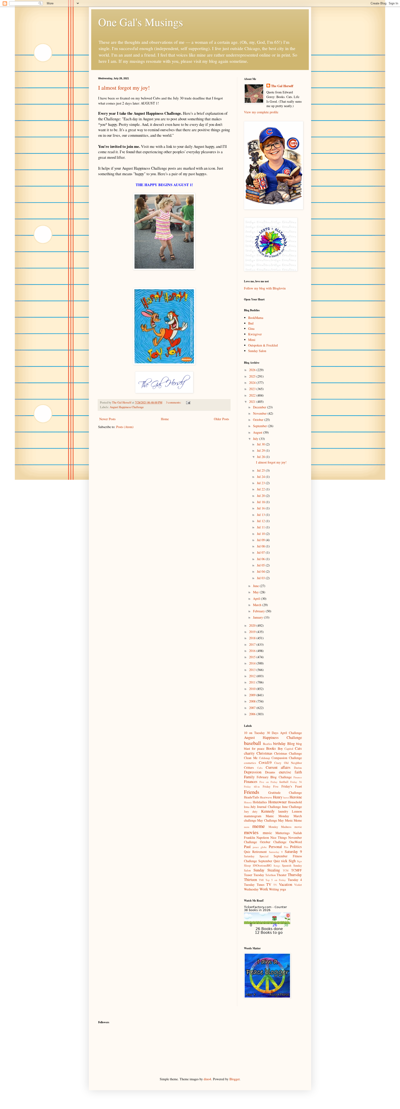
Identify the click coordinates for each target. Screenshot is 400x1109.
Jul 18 (261, 502)
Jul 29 (261, 450)
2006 (252, 714)
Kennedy (268, 811)
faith (298, 772)
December (260, 407)
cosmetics (250, 763)
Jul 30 (261, 444)
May (256, 592)
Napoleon (262, 837)
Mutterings (282, 833)
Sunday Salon (257, 351)
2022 (252, 395)
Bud (250, 323)
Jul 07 (261, 552)
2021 (252, 401)
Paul (247, 846)
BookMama (255, 317)
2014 (252, 663)
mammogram (252, 816)
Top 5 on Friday (276, 880)
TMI (261, 880)
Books (271, 748)
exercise (285, 772)
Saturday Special (256, 856)
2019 (252, 631)
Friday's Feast (291, 786)
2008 (252, 701)
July (256, 438)
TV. (275, 885)
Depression (252, 772)
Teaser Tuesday (254, 875)
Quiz (247, 851)
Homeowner (277, 801)
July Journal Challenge (265, 806)
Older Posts (221, 419)
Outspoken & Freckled (263, 345)
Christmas (264, 753)
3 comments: (174, 402)
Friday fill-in (252, 786)
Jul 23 (261, 483)
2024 (252, 382)
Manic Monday (277, 816)
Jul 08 (261, 546)
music (267, 832)
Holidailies (260, 802)
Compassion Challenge (287, 758)
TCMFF (296, 870)
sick (284, 860)
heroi (286, 797)
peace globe (260, 847)
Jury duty (250, 811)
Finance (298, 777)
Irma (247, 807)
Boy (280, 748)
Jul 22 (261, 489)
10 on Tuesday (254, 733)
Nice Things (278, 837)
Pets (286, 847)
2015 (252, 657)
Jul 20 (261, 495)
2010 (252, 688)
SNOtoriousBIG (262, 865)
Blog (291, 743)
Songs (277, 865)
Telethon (270, 875)
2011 (252, 682)
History (248, 802)
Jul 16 (261, 508)
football (283, 782)
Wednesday (251, 889)
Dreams (270, 772)
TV (268, 884)
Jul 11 (261, 527)
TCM (285, 870)
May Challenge (267, 820)
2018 (252, 638)
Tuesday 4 (295, 879)
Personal (275, 846)
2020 (252, 625)
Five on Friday (268, 782)
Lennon (297, 811)
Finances (250, 781)
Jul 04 (261, 571)
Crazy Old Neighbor (288, 763)
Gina (251, 328)
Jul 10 (261, 533)
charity (249, 753)
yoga (283, 889)
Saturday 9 (293, 851)
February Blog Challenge (274, 777)
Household (295, 802)
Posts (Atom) (125, 427)
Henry (277, 797)
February (259, 611)
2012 (252, 676)
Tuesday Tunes (254, 884)
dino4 (207, 1079)
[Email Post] (188, 402)
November (260, 413)
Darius (298, 768)
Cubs (259, 767)
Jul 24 (261, 476)
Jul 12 (261, 521)
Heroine (296, 797)
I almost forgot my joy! (124, 87)
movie (298, 827)
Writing (274, 889)
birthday (279, 743)
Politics (296, 846)
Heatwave (266, 797)
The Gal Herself (282, 86)
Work (263, 889)
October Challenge (273, 842)
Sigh (292, 860)
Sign (299, 861)
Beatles (267, 744)
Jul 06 (261, 559)
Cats (298, 748)
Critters (249, 767)
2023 (252, 389)
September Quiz (269, 861)
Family (249, 776)
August (258, 432)
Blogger (234, 1079)
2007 (252, 707)
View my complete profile (261, 112)
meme (258, 825)
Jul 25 (261, 470)
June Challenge (292, 806)
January (258, 617)
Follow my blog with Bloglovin (265, 288)
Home (165, 419)
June (256, 586)
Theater (282, 875)
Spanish (286, 865)
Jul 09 (261, 540)
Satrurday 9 (276, 852)
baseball (252, 742)
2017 (252, 644)
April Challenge (291, 733)
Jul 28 (261, 456)
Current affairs (278, 767)
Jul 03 (261, 578)
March (257, 605)
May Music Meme (290, 820)
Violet (298, 885)
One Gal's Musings (140, 21)
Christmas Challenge (288, 753)
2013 (252, 669)
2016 (252, 650)
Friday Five (271, 786)
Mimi (251, 339)
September (260, 426)
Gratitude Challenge (285, 792)
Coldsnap (264, 758)
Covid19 (265, 762)
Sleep (247, 865)
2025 (252, 376)
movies (251, 832)
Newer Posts (107, 419)
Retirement (259, 851)
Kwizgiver (255, 334)
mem (246, 827)
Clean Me (250, 758)
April (257, 598)
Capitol (288, 749)
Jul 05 (261, 565)
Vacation (285, 884)
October (258, 419)
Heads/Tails (251, 797)
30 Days (272, 733)
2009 (252, 695)
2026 (252, 370)
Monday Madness (280, 827)
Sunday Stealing (266, 870)
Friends (251, 791)
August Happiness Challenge (127, 407)
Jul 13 (261, 514)
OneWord (295, 842)
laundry (283, 811)
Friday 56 (296, 782)
